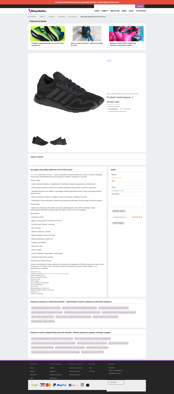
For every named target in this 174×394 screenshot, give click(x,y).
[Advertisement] (123, 78)
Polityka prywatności (56, 374)
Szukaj (140, 6)
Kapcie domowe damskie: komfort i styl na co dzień (46, 308)
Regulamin (53, 371)
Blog (90, 368)
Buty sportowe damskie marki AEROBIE (42, 347)
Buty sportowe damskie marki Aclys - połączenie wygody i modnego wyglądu (53, 343)
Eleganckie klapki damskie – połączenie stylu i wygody (47, 312)
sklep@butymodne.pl (114, 373)
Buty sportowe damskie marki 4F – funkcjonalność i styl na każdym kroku (52, 338)
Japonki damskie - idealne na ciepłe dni (43, 317)
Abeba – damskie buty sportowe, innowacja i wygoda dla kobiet (92, 338)
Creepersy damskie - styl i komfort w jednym (105, 317)
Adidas (109, 61)
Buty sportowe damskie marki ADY (118, 343)
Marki (131, 11)
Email (113, 187)
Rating (114, 175)
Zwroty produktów (74, 371)
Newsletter (112, 368)
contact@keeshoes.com (108, 2)
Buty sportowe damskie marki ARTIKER (92, 352)
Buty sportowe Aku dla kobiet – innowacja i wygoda (69, 347)
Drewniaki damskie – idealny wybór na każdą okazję (113, 308)
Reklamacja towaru (74, 374)
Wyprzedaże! (141, 11)
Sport (31, 378)
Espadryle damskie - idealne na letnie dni (43, 321)
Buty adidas (34, 175)
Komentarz (115, 194)
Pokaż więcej (118, 223)
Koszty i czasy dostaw (75, 368)
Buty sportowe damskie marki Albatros (97, 347)
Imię (113, 181)
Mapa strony (53, 378)
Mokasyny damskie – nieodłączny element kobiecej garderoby (73, 317)
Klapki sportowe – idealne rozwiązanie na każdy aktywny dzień (82, 312)
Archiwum (92, 371)
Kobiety (32, 371)
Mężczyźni (33, 374)
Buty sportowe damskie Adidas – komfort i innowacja (92, 343)
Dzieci (32, 368)
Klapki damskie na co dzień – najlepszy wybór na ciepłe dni (119, 312)
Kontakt (52, 368)
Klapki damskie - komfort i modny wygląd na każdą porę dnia (79, 308)
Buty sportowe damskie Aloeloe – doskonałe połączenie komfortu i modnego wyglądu (55, 352)
